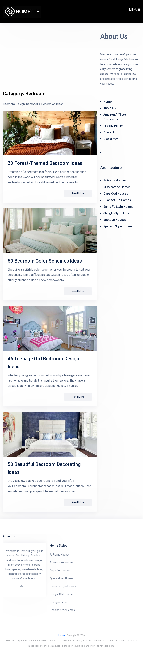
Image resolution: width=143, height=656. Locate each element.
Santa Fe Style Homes (118, 206)
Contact (108, 132)
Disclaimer (110, 139)
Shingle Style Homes (117, 213)
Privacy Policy (113, 126)
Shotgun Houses (114, 220)
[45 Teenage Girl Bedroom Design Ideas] (50, 328)
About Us (109, 108)
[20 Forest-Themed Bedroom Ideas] (50, 133)
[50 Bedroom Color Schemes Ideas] (50, 230)
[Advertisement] (50, 62)
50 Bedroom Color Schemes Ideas (45, 261)
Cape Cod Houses (115, 193)
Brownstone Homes (117, 187)
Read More (78, 193)
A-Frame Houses (114, 180)
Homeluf (62, 635)
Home (107, 101)
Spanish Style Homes (117, 226)
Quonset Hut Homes (117, 200)
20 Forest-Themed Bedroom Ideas (45, 163)
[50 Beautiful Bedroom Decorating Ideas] (50, 434)
